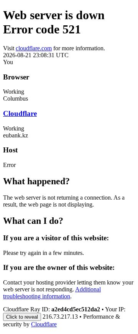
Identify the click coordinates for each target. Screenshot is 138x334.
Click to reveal (22, 317)
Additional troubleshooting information (52, 292)
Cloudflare (20, 113)
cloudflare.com (34, 48)
